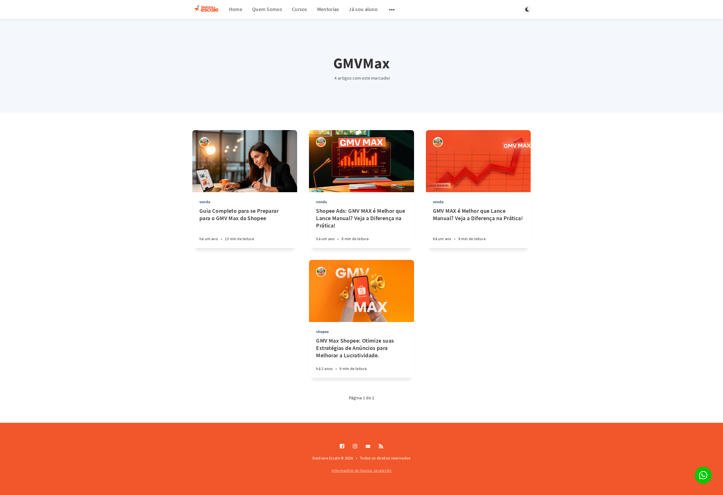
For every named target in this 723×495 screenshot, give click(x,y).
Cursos (299, 9)
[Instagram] (355, 446)
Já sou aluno (363, 9)
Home (235, 9)
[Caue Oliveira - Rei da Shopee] (204, 142)
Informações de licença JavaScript (361, 470)
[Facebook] (342, 446)
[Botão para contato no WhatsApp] (703, 475)
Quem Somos (267, 9)
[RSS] (381, 446)
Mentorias (328, 9)
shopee (322, 331)
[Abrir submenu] (392, 9)
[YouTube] (368, 446)
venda (204, 201)
